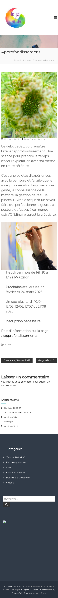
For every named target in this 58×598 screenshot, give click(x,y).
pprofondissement (21, 336)
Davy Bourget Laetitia (34, 139)
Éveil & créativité (15, 472)
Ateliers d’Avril (11, 426)
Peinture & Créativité (18, 477)
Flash (49, 589)
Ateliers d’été (10, 417)
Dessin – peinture (16, 462)
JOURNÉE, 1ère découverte (17, 412)
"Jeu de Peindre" (15, 457)
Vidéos (10, 482)
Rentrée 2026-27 (12, 408)
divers (28, 60)
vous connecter (23, 381)
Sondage (8, 421)
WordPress (41, 593)
